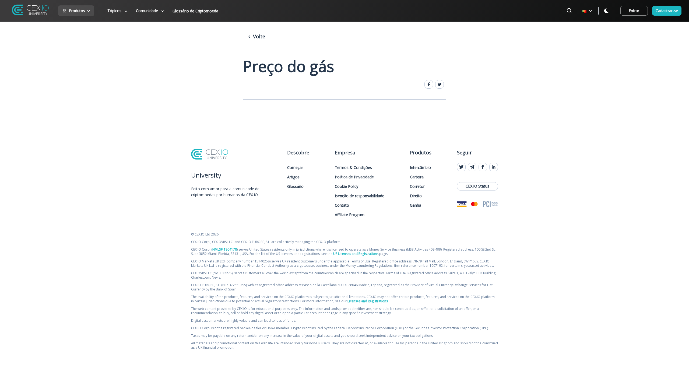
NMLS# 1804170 (224, 249)
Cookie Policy (346, 186)
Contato (342, 205)
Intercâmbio (420, 167)
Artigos (293, 176)
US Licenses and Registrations (355, 253)
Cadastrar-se (667, 10)
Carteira (417, 176)
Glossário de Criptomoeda (195, 10)
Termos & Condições (353, 167)
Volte (258, 36)
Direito (416, 195)
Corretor (417, 186)
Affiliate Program (349, 214)
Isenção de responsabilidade (359, 195)
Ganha (415, 205)
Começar (295, 167)
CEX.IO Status (477, 186)
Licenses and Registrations (367, 301)
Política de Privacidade (354, 176)
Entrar (634, 10)
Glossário (295, 186)
